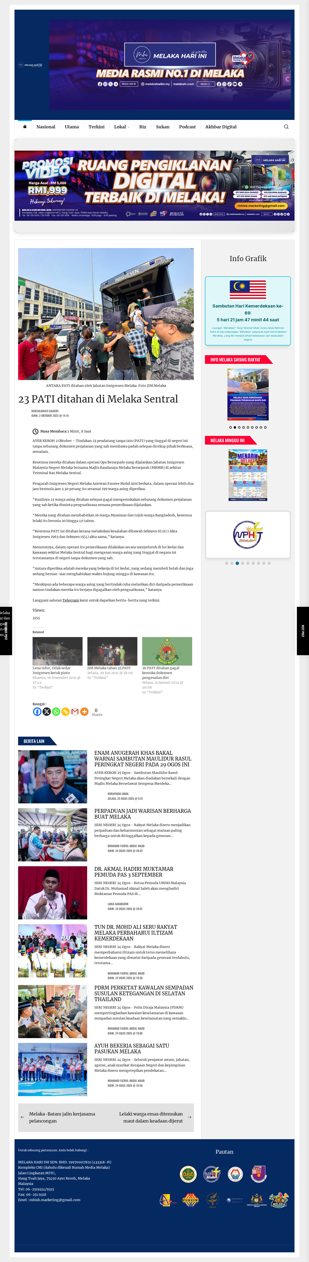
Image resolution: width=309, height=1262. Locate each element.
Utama (72, 127)
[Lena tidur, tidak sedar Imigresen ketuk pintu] (58, 651)
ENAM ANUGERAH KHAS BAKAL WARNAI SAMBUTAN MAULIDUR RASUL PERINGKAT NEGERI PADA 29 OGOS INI (142, 759)
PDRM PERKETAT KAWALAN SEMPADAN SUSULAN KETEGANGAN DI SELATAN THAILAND (143, 993)
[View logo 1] (226, 563)
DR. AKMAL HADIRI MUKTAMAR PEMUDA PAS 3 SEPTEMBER (133, 872)
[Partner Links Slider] (248, 535)
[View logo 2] (232, 563)
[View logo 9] (269, 563)
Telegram (71, 600)
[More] (84, 711)
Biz (142, 127)
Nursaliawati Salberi (44, 411)
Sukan (162, 127)
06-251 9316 (36, 1194)
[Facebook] (37, 711)
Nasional (45, 127)
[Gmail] (75, 711)
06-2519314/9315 (40, 1189)
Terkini (97, 127)
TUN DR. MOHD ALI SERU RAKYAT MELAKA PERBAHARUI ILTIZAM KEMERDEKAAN (135, 933)
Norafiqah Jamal (118, 794)
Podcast (187, 127)
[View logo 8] (263, 563)
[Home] (25, 127)
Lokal (120, 127)
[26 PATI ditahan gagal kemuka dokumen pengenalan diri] (167, 651)
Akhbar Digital (221, 127)
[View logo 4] (242, 563)
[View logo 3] (237, 563)
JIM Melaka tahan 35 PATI (109, 668)
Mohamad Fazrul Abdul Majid (126, 846)
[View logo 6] (253, 563)
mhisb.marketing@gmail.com (54, 1200)
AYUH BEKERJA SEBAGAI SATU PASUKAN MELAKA (131, 1049)
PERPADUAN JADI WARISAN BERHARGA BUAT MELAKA (142, 814)
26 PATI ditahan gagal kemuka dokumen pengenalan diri (160, 673)
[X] (46, 711)
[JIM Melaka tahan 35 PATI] (112, 651)
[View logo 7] (258, 563)
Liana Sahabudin (118, 904)
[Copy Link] (65, 711)
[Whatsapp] (56, 711)
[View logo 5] (247, 563)
